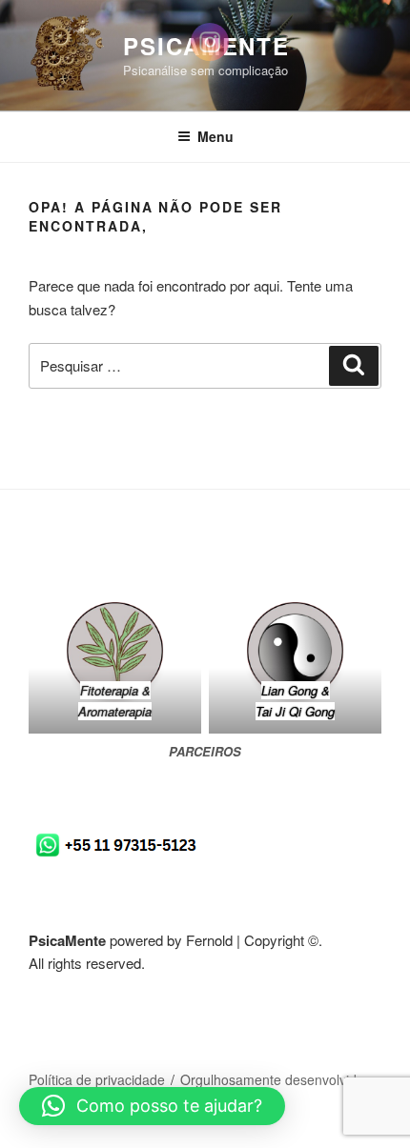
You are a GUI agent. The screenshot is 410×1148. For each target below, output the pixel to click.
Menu (215, 136)
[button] (152, 1106)
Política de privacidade (97, 1079)
